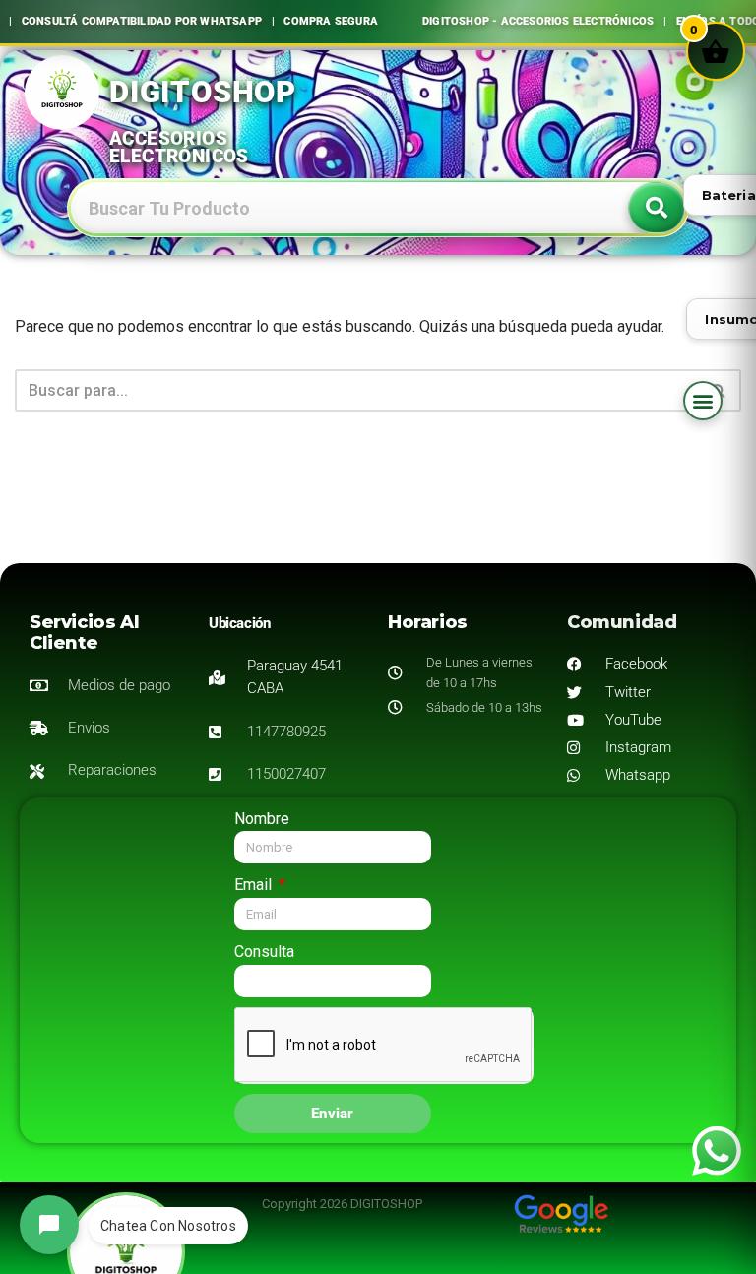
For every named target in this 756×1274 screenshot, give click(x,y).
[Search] (656, 207)
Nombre (261, 818)
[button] (703, 400)
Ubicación (239, 623)
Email (255, 884)
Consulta (264, 951)
